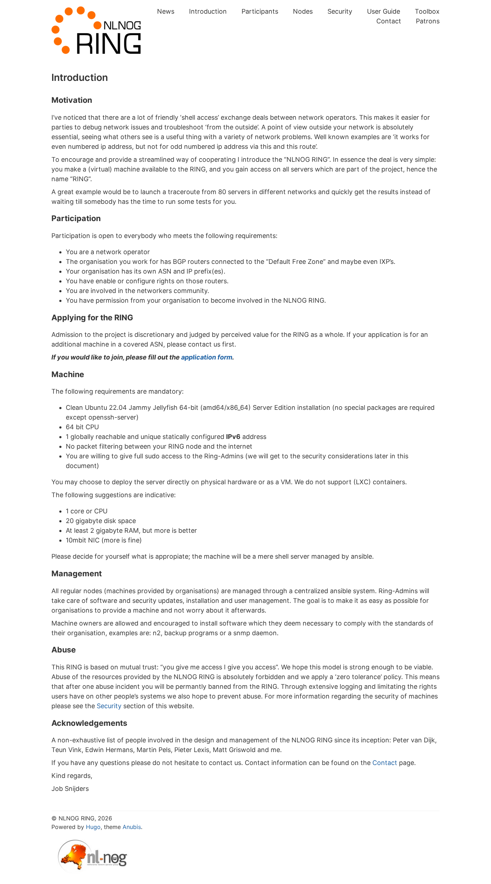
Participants (260, 11)
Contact (388, 21)
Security (339, 11)
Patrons (428, 21)
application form (206, 357)
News (165, 11)
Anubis (132, 826)
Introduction (208, 11)
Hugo (93, 826)
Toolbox (427, 11)
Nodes (303, 11)
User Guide (383, 11)
